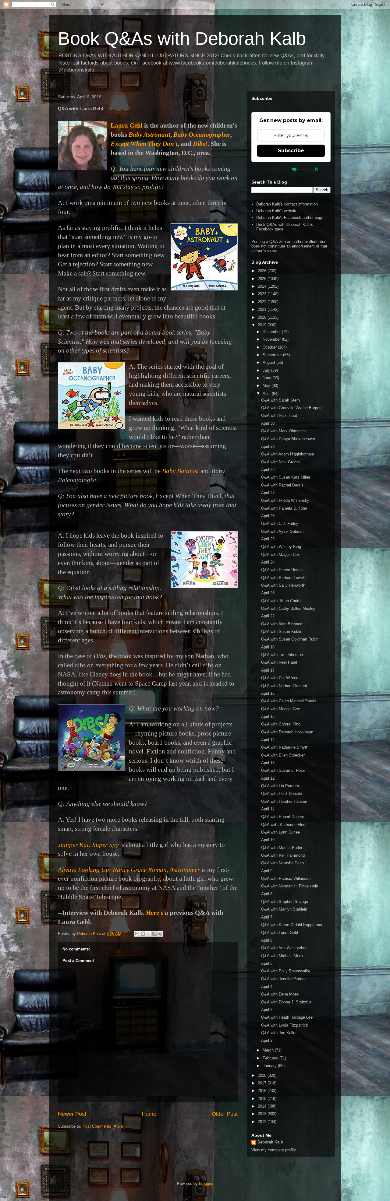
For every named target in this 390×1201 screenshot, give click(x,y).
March (269, 1050)
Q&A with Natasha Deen (282, 863)
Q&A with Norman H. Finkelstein (289, 886)
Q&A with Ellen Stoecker (283, 755)
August (269, 362)
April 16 (268, 693)
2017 (263, 1083)
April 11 (267, 809)
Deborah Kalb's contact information (287, 204)
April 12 (268, 778)
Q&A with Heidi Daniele (281, 793)
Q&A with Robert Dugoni (282, 816)
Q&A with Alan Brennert (282, 624)
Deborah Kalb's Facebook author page (289, 217)
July (267, 370)
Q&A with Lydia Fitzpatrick (284, 1025)
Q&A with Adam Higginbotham (287, 454)
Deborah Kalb (270, 1142)
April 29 (268, 446)
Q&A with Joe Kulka (278, 1033)
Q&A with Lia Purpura (280, 786)
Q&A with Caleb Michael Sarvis (288, 701)
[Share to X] (149, 934)
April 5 (266, 963)
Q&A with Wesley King (281, 546)
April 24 (268, 562)
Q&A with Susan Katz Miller (285, 477)
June (267, 378)
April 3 (266, 1009)
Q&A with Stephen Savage (284, 901)
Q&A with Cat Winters (280, 678)
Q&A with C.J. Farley (279, 523)
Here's (154, 912)
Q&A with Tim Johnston (282, 654)
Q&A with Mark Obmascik (284, 431)
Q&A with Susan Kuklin (281, 631)
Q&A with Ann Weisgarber (284, 948)
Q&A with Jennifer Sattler (283, 979)
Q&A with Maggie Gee (280, 709)
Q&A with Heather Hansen (284, 801)
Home (149, 1114)
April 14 (268, 739)
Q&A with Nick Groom (280, 462)
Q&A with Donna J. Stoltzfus (286, 1002)
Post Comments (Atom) (103, 1126)
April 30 (268, 423)
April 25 (268, 539)
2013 (263, 1113)
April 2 (266, 1040)
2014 (263, 1106)
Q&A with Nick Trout (279, 415)
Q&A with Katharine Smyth (284, 747)
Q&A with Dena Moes (280, 994)
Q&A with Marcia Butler (281, 847)
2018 (263, 1075)
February (271, 1058)
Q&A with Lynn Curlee (280, 832)
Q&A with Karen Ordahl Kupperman (292, 924)
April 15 (268, 716)
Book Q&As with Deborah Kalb (182, 38)
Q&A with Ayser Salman (282, 531)
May (267, 385)
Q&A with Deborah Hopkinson (287, 732)
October (270, 347)
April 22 (268, 616)
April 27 (268, 492)
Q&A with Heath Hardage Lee (287, 1017)
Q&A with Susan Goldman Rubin (289, 639)
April (267, 393)
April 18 (268, 647)
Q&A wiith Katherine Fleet (284, 824)
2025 (263, 278)
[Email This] (137, 934)
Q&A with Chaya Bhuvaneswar (288, 439)
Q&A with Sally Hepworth (283, 585)
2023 (263, 294)
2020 (263, 317)
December (272, 331)
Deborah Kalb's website (276, 211)
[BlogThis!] (143, 934)
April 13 (268, 762)
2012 (263, 1121)
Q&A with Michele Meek (282, 955)
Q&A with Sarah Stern (280, 400)
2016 (263, 1090)
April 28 (268, 469)
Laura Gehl (127, 125)
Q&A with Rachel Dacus (282, 485)
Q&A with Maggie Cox (280, 554)
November (272, 339)
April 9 (266, 871)
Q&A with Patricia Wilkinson (285, 878)
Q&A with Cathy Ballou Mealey (288, 608)
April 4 (266, 986)
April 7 (266, 917)
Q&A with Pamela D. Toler (284, 508)
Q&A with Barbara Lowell (283, 577)
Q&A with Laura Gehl (279, 932)
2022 (263, 302)
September (273, 355)
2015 (263, 1098)
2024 (263, 286)
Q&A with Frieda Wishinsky (285, 500)
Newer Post (72, 1114)
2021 (263, 309)
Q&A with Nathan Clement (284, 685)
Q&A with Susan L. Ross (283, 770)
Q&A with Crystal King (280, 724)
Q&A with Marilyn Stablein (284, 909)
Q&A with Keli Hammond (283, 855)
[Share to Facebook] (154, 934)
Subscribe (291, 150)
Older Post (225, 1114)
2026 (263, 271)
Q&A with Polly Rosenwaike (285, 971)
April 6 (266, 940)
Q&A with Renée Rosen (282, 569)
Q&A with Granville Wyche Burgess (292, 408)
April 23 (268, 593)
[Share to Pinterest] (160, 934)
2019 (263, 325)
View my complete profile (273, 1150)
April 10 (268, 840)
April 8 (266, 894)
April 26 (268, 516)
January (270, 1065)
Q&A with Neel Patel (279, 662)
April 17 (268, 670)
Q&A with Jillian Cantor (281, 601)
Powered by (276, 169)
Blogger (205, 1183)
